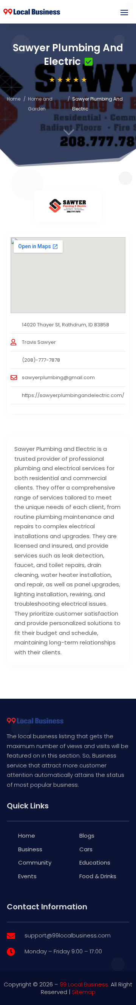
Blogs (86, 836)
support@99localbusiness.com (68, 935)
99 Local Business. (84, 984)
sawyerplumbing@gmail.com (58, 377)
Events (27, 876)
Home (13, 99)
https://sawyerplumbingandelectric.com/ (73, 395)
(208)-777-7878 (41, 360)
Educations (94, 862)
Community (34, 862)
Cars (86, 849)
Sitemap (84, 992)
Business (30, 849)
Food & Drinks (97, 876)
